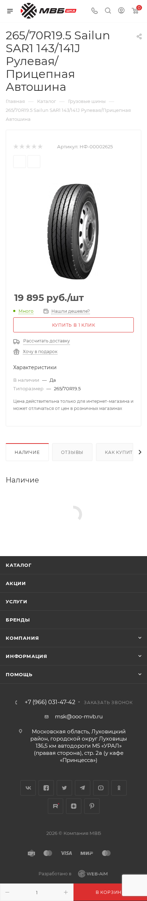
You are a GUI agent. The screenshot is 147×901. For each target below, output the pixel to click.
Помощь (19, 674)
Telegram (82, 788)
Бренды (18, 620)
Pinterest (92, 806)
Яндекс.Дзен (73, 806)
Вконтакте (28, 788)
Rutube (55, 806)
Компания (22, 638)
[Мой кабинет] (121, 11)
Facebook (46, 788)
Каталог (19, 565)
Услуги (16, 601)
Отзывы (72, 452)
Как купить (120, 452)
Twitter (64, 788)
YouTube (100, 788)
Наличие (27, 452)
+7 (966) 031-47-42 (50, 702)
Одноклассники (119, 788)
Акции (16, 583)
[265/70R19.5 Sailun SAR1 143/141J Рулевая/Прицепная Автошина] (73, 230)
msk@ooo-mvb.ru (79, 716)
